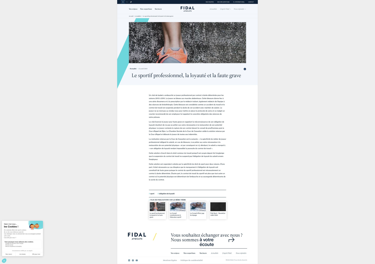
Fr (123, 2)
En (127, 2)
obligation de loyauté (167, 194)
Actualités (138, 16)
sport (152, 194)
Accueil (131, 16)
